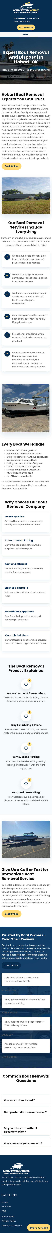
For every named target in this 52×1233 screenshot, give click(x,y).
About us (6, 1206)
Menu (26, 34)
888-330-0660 (39, 1227)
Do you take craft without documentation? (20, 1129)
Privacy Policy (9, 1221)
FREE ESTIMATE (26, 27)
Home (5, 69)
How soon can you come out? (23, 1143)
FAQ (4, 1211)
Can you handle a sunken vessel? (25, 1112)
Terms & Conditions (12, 1225)
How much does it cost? (19, 1100)
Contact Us (11, 965)
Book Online (11, 166)
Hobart (29, 69)
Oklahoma (17, 69)
